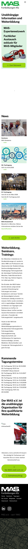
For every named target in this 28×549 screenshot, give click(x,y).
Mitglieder (12, 498)
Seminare (9, 496)
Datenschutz (13, 501)
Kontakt (19, 498)
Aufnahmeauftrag (15, 476)
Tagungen (16, 496)
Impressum (4, 501)
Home (3, 496)
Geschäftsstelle (6, 229)
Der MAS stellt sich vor (14, 470)
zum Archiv (15, 238)
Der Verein (4, 498)
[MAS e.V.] (10, 8)
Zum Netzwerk (15, 65)
